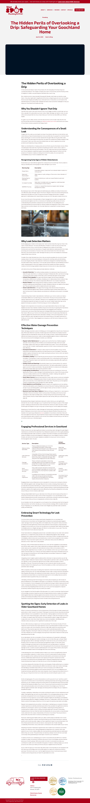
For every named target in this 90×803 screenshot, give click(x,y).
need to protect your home (49, 121)
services (42, 413)
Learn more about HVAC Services (69, 1)
